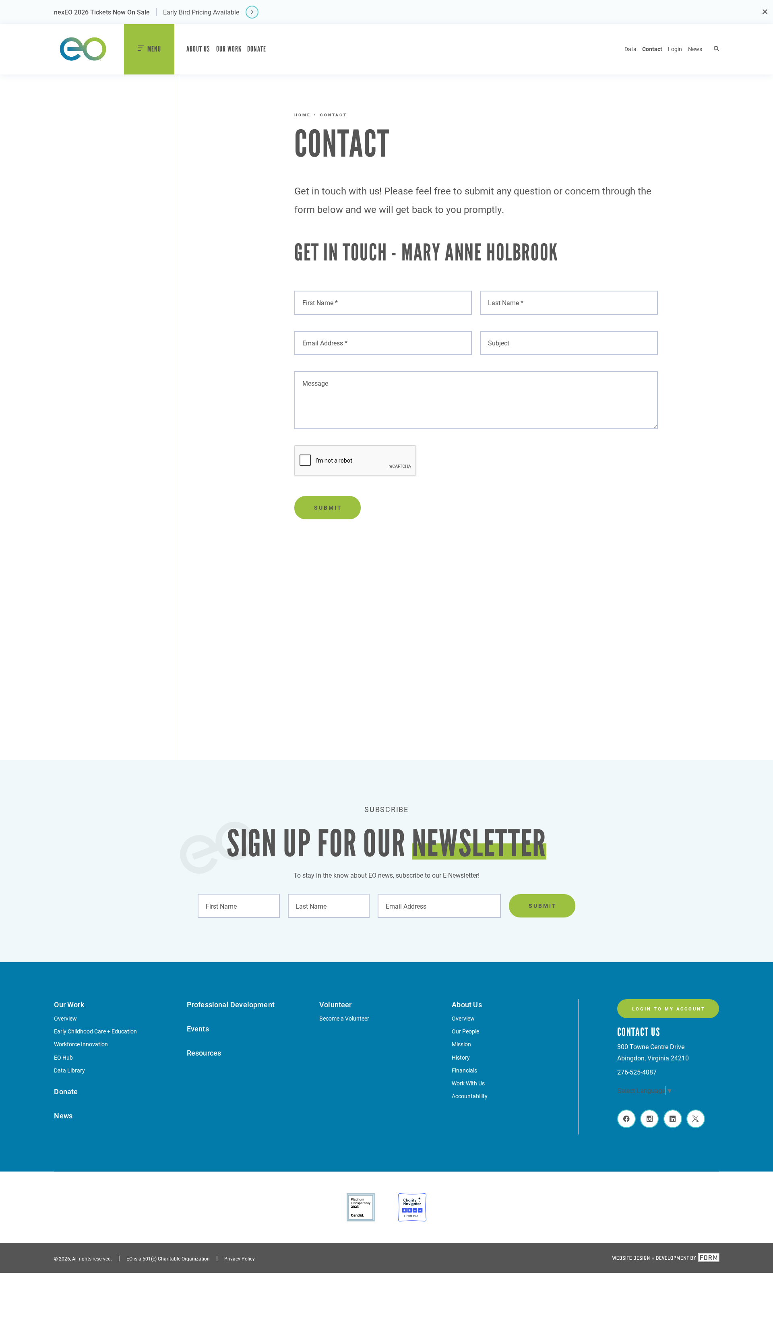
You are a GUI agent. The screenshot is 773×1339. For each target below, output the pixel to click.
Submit (328, 507)
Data (630, 49)
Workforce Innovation (81, 1044)
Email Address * (321, 340)
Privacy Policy (239, 1258)
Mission (461, 1044)
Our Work (229, 49)
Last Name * (502, 300)
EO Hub (63, 1057)
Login (675, 49)
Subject (495, 340)
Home (302, 115)
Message (312, 380)
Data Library (69, 1070)
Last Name (308, 903)
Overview (65, 1018)
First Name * (317, 300)
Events (198, 1028)
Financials (464, 1070)
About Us (198, 49)
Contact (652, 49)
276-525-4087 (637, 1072)
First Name (218, 903)
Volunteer (335, 1004)
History (461, 1057)
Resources (204, 1053)
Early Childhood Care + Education (95, 1031)
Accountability (470, 1096)
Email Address (402, 903)
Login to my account (668, 1009)
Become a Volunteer (344, 1018)
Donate (256, 49)
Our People (465, 1031)
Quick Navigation (83, 1008)
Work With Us (468, 1083)
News (695, 49)
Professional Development (231, 1004)
